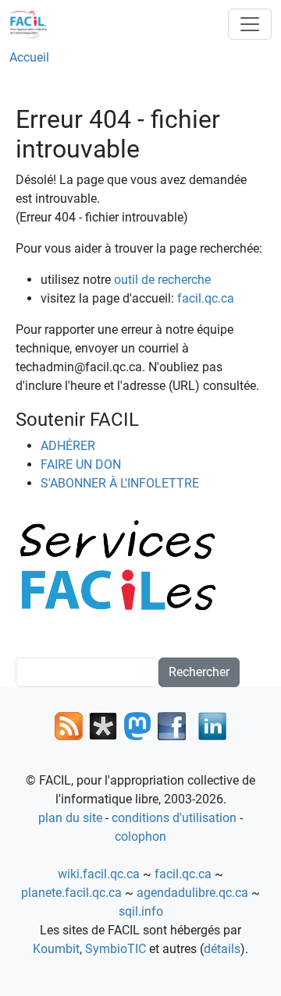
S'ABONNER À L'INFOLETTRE (120, 483)
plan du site (70, 817)
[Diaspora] (103, 725)
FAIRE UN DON (81, 464)
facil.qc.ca (205, 298)
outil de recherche (162, 279)
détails (222, 948)
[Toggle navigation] (250, 24)
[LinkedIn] (212, 725)
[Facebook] (172, 725)
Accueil (29, 57)
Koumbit (56, 948)
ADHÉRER (68, 445)
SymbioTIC (115, 948)
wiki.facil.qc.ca (99, 874)
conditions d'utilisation (174, 817)
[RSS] (69, 725)
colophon (140, 836)
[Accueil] (34, 24)
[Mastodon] (137, 725)
